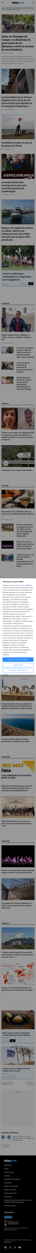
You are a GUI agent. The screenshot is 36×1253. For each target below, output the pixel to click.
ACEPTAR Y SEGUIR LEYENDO (18, 659)
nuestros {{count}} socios (18, 585)
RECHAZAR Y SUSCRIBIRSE (18, 670)
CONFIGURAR (18, 665)
